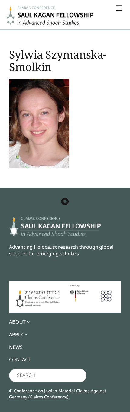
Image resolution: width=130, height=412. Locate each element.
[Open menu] (119, 8)
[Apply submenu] (26, 334)
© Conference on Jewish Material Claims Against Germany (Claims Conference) (57, 394)
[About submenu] (28, 321)
